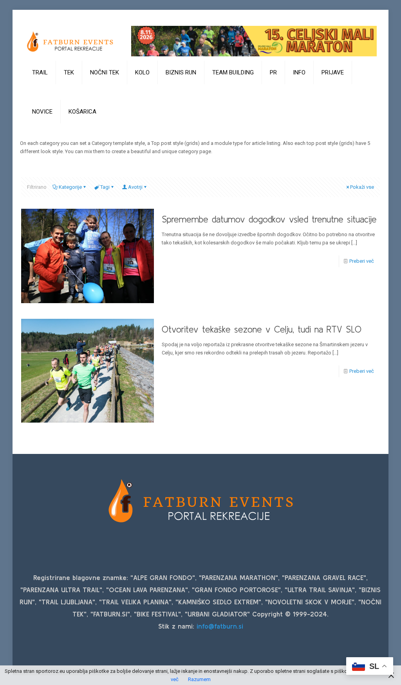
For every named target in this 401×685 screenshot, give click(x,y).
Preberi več (361, 261)
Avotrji (135, 187)
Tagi (105, 187)
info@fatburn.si (220, 626)
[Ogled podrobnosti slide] (254, 41)
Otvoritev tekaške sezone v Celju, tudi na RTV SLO (261, 329)
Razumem (199, 679)
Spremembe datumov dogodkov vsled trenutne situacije (269, 219)
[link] (40, 92)
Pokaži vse (362, 187)
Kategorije (70, 187)
